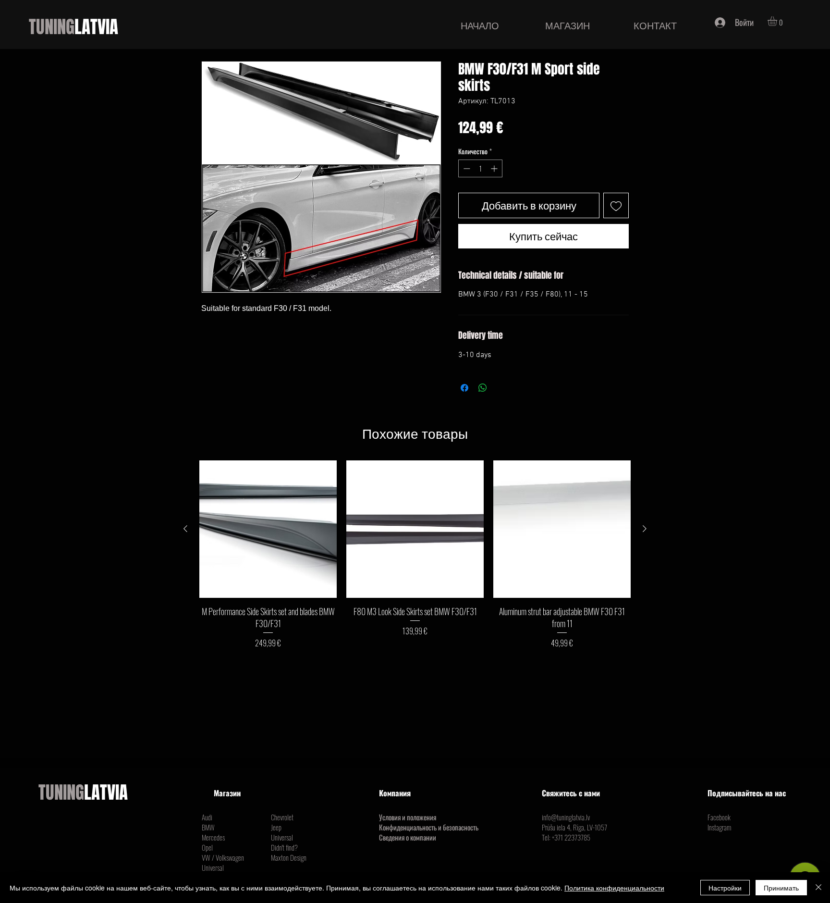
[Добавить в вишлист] (616, 205)
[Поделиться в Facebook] (464, 388)
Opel (207, 847)
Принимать (781, 887)
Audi (207, 817)
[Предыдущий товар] (185, 528)
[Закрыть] (818, 887)
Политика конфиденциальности (614, 887)
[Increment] (495, 168)
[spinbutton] (480, 168)
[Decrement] (466, 168)
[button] (778, 21)
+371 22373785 (571, 837)
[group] (415, 554)
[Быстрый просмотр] (268, 529)
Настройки (725, 887)
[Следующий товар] (644, 528)
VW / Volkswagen (223, 857)
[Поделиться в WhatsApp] (482, 388)
